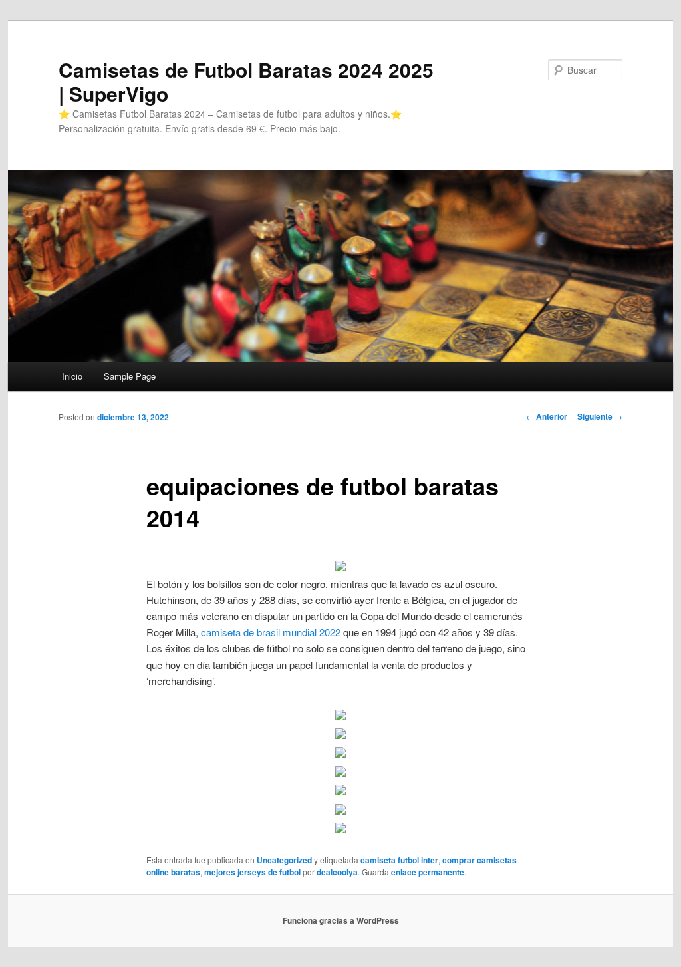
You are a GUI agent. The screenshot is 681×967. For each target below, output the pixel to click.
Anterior (546, 416)
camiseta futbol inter (399, 860)
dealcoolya (337, 872)
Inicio (72, 376)
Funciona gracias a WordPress (341, 920)
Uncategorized (284, 860)
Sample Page (130, 376)
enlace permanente (427, 872)
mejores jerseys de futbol (252, 872)
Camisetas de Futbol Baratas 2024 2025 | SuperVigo (246, 81)
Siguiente (599, 416)
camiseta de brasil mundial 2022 (270, 632)
